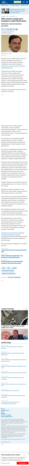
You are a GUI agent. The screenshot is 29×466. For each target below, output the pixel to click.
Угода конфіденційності (7, 416)
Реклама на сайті (5, 410)
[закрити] (28, 453)
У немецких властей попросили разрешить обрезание (13, 396)
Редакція (3, 413)
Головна (3, 16)
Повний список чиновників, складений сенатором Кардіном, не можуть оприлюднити (12, 234)
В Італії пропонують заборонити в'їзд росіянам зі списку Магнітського (12, 256)
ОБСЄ (8, 268)
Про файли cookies (6, 463)
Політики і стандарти (6, 415)
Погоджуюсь (23, 463)
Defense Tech (4, 5)
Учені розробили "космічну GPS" (10, 390)
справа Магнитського (8, 273)
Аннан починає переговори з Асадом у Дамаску (12, 347)
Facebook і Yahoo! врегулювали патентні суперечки (12, 378)
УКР (24, 2)
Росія (3, 268)
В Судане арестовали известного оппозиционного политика (10, 402)
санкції (14, 268)
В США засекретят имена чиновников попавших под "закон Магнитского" (12, 262)
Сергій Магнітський (6, 151)
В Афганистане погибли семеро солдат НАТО (13, 372)
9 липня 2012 (12, 16)
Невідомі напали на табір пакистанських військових (12, 354)
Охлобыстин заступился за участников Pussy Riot (13, 385)
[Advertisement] (14, 109)
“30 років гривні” (14, 5)
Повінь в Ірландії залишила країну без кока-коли (13, 367)
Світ (7, 16)
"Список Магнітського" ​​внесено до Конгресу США (13, 251)
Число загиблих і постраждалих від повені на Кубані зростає (14, 360)
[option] (14, 11)
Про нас (3, 408)
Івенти (2, 412)
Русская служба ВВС (14, 277)
